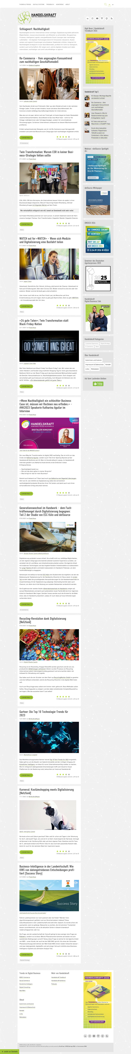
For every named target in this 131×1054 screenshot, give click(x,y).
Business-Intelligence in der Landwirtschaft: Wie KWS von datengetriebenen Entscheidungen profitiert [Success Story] (47, 869)
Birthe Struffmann (34, 719)
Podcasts (54, 984)
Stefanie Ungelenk (34, 65)
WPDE (66, 1046)
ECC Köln (46, 575)
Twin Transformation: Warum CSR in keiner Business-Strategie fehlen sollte (46, 153)
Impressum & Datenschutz (94, 364)
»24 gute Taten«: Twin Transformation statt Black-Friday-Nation (43, 322)
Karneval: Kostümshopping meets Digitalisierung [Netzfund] (46, 791)
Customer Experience (91, 343)
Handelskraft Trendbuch (58, 977)
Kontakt (108, 364)
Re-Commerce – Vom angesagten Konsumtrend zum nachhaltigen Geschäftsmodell (45, 60)
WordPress (61, 1046)
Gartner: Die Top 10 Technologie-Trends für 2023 (43, 713)
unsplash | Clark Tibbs (30, 363)
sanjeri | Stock (27, 281)
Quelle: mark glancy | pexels (27, 831)
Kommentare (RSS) (82, 1046)
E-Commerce (24, 143)
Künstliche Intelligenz (25, 984)
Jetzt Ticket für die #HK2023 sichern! (29, 450)
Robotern (22, 936)
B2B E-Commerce (24, 977)
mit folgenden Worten (39, 205)
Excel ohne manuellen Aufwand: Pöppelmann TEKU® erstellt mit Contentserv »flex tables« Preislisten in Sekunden (100, 133)
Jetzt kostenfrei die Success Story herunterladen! (32, 913)
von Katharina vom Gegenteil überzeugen (62, 478)
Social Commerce (24, 980)
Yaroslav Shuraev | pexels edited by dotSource (36, 553)
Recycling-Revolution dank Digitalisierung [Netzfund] (42, 620)
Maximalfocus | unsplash (30, 755)
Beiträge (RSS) (71, 1046)
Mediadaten (95, 369)
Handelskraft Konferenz (58, 980)
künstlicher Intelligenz (27, 764)
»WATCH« (75, 298)
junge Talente (26, 568)
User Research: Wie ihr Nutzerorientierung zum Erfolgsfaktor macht (99, 115)
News (21, 229)
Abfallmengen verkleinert (37, 669)
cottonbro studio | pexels (30, 101)
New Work (22, 990)
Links (87, 369)
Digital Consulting (24, 987)
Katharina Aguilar (32, 458)
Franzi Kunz (32, 159)
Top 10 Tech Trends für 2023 (59, 760)
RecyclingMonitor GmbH (62, 677)
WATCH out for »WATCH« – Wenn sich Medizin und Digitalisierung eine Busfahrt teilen (45, 240)
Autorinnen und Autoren (93, 360)
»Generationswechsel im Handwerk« (55, 588)
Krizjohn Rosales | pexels (30, 662)
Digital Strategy (24, 960)
